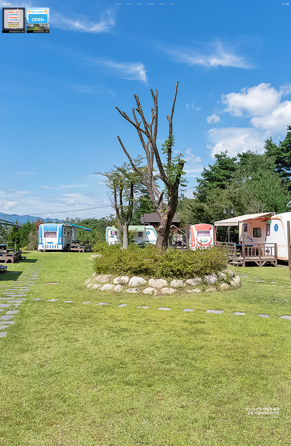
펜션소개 (118, 4)
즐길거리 (139, 4)
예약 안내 (162, 4)
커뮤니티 (172, 4)
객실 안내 (129, 4)
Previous (4, 261)
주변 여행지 (151, 4)
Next (286, 261)
